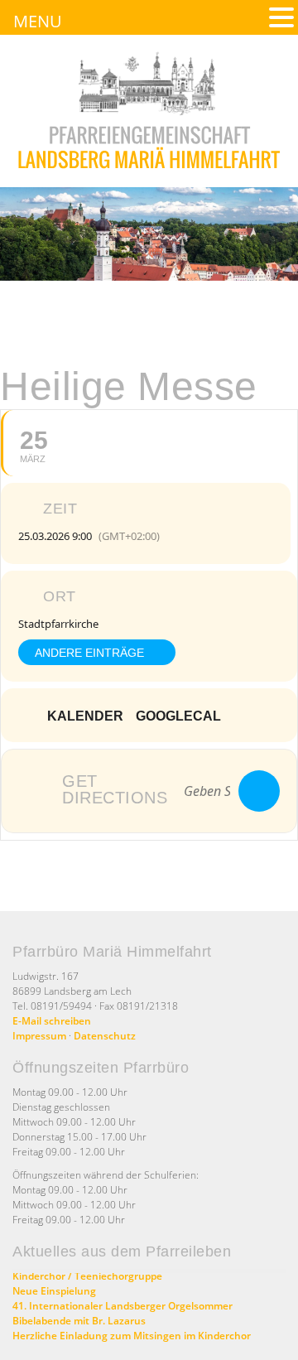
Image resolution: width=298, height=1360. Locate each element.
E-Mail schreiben (51, 1021)
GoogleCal (178, 716)
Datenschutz (105, 1036)
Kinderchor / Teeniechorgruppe (87, 1276)
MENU (37, 21)
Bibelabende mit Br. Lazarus (79, 1321)
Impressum (39, 1036)
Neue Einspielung (54, 1291)
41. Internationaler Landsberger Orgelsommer (122, 1306)
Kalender (85, 716)
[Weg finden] (259, 791)
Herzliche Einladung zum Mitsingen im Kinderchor (131, 1336)
